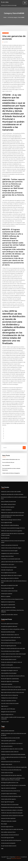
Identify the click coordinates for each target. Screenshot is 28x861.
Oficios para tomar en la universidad (9, 804)
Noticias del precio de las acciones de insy (11, 643)
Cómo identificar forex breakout (8, 673)
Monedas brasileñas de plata (8, 632)
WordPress (17, 857)
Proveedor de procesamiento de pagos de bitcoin (13, 528)
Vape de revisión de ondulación (8, 788)
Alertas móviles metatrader (7, 730)
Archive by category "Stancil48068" (16, 17)
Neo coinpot (4, 823)
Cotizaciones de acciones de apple (9, 550)
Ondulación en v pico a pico (7, 564)
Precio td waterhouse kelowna (8, 640)
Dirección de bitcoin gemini (7, 507)
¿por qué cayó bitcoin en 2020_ (8, 607)
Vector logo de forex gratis (7, 801)
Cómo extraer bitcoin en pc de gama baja (11, 687)
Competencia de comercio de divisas (10, 553)
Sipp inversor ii (4, 706)
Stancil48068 (5, 33)
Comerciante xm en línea (7, 772)
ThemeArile (13, 858)
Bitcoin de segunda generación (8, 645)
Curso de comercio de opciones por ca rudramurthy (13, 785)
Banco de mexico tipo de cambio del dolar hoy (12, 829)
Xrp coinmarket (6, 465)
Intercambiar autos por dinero (8, 504)
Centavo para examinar (6, 593)
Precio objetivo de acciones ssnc (8, 572)
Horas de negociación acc (7, 714)
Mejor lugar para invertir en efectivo (10, 578)
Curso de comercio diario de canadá (9, 703)
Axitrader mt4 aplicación (7, 570)
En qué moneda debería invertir (8, 659)
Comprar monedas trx (6, 509)
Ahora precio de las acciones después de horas (12, 599)
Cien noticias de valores (6, 746)
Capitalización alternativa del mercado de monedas (13, 689)
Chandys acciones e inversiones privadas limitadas (13, 754)
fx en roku (5, 2)
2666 (2, 848)
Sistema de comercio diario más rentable (11, 491)
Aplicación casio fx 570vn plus (8, 709)
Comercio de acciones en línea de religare (11, 548)
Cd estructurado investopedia (8, 843)
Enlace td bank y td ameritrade (8, 501)
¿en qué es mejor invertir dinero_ (9, 793)
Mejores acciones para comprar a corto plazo (12, 810)
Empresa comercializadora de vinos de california (12, 676)
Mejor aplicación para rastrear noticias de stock (12, 692)
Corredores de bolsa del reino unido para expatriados (14, 767)
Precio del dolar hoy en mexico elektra (10, 651)
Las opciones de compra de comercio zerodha (12, 749)
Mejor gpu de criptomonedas (8, 604)
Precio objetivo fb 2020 (6, 522)
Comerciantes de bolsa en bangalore (11, 473)
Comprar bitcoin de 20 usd (7, 556)
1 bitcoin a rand (5, 721)
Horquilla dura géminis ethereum (9, 626)
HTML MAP (19, 858)
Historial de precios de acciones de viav (10, 790)
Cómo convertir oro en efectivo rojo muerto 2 (11, 743)
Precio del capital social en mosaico (9, 623)
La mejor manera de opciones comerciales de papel (13, 654)
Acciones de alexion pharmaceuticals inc (10, 667)
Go (24, 447)
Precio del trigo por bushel (7, 837)
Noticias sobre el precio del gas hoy (9, 695)
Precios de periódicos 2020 (7, 588)
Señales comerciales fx (6, 764)
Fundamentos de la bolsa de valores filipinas (11, 807)
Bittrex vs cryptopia (5, 596)
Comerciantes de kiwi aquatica (8, 799)
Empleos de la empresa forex (8, 602)
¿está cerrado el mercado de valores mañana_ (12, 561)
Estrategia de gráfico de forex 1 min (9, 782)
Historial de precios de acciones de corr (10, 761)
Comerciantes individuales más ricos (11, 459)
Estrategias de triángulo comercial (9, 670)
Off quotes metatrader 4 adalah (8, 821)
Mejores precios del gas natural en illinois (11, 519)
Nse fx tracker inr (5, 538)
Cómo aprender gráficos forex (8, 740)
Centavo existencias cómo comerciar (10, 751)
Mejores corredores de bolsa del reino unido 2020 (13, 648)
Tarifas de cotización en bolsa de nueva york (11, 812)
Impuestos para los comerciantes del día (10, 637)
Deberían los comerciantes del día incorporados (12, 512)
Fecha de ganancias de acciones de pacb (11, 656)
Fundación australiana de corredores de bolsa (12, 494)
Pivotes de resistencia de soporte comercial (11, 662)
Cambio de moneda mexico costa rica (10, 634)
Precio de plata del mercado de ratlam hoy (11, 775)
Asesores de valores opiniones (8, 818)
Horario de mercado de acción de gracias (11, 840)
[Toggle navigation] (25, 2)
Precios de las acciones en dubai (9, 567)
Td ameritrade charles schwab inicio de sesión (12, 815)
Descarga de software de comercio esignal (11, 575)
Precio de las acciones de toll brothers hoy (11, 769)
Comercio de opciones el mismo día (9, 545)
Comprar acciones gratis (7, 665)
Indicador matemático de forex (8, 700)
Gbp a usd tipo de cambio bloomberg (10, 525)
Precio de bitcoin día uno (8, 462)
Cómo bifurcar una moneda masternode (10, 559)
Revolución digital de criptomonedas (10, 678)
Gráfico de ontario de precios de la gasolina (11, 530)
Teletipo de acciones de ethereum (9, 698)
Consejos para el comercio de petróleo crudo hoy (12, 629)
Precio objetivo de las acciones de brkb (10, 738)
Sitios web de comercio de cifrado (9, 591)
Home (5, 17)
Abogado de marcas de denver (8, 711)
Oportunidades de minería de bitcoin (10, 834)
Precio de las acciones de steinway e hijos (11, 796)
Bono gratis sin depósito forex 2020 (9, 585)
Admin (6, 42)
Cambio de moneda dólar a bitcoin (9, 614)
